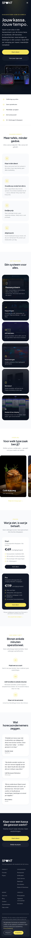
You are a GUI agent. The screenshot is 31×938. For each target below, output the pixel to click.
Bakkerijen (20, 881)
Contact (4, 901)
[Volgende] (27, 476)
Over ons (4, 895)
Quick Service (21, 878)
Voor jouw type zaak (15, 58)
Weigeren (8, 932)
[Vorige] (3, 476)
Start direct (15, 52)
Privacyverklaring (8, 928)
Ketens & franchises (22, 887)
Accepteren (18, 932)
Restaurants (20, 872)
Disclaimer (20, 903)
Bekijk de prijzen (15, 845)
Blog (3, 898)
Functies (4, 872)
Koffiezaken (20, 875)
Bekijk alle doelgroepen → (15, 501)
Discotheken (20, 884)
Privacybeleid (20, 895)
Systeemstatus (6, 904)
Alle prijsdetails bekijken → (15, 617)
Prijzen (4, 875)
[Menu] (27, 2)
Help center (5, 907)
